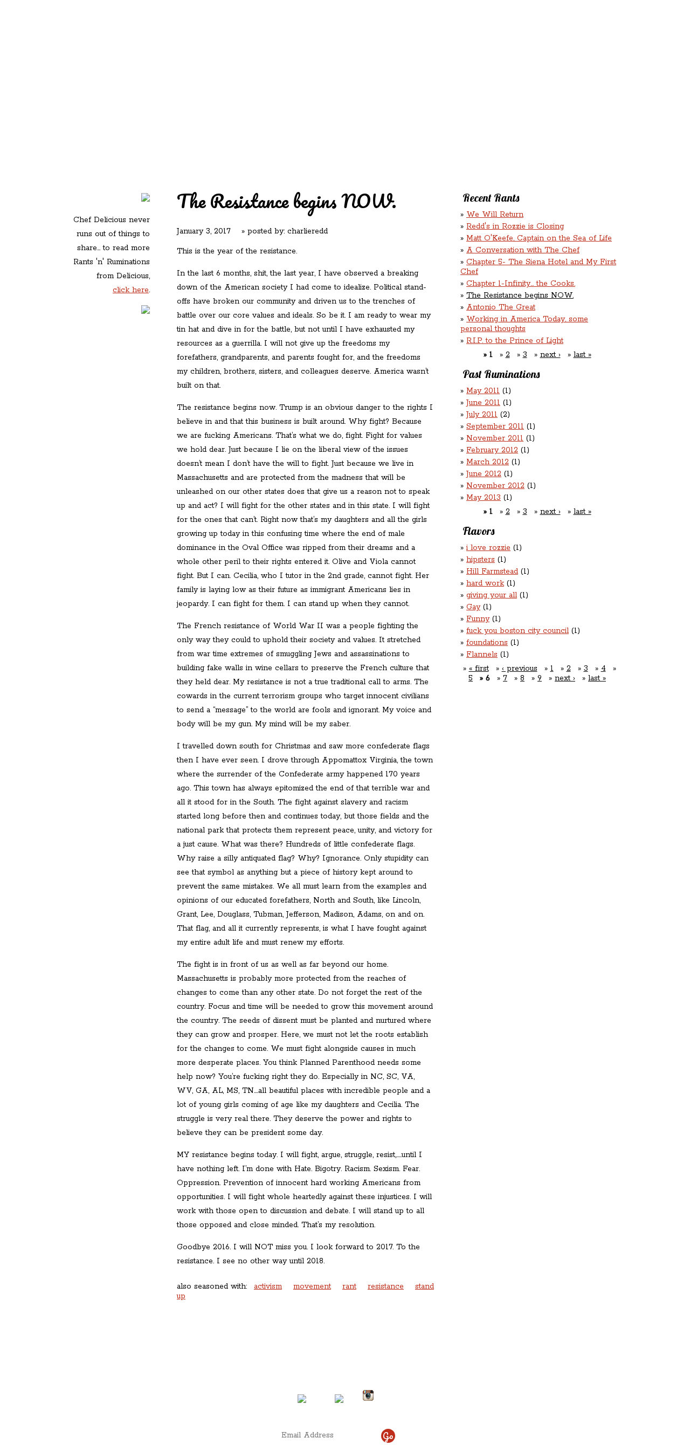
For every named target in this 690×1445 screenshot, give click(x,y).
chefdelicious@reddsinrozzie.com (335, 1355)
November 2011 (494, 438)
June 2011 (483, 403)
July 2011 (482, 414)
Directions (158, 1391)
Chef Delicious (465, 92)
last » (582, 355)
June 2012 (483, 474)
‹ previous (519, 668)
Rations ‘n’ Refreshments (455, 69)
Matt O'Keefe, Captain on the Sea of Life (539, 238)
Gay (473, 607)
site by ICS (513, 1407)
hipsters (480, 560)
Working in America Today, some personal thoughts (524, 324)
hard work (485, 583)
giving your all (491, 595)
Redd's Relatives (276, 69)
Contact (277, 92)
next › (550, 355)
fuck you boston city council (517, 631)
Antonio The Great (500, 307)
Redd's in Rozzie (200, 68)
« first (479, 668)
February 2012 (492, 450)
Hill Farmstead (492, 571)
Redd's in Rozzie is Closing (515, 226)
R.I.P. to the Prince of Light (514, 341)
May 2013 (483, 498)
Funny (477, 619)
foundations (487, 643)
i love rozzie (488, 548)
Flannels (482, 654)
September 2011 (495, 426)
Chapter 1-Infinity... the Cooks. (520, 283)
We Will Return (494, 214)
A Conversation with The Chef (522, 250)
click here (131, 290)
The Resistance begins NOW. (520, 295)
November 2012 (495, 486)
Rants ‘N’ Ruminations (530, 69)
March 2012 (487, 462)
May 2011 (483, 391)
